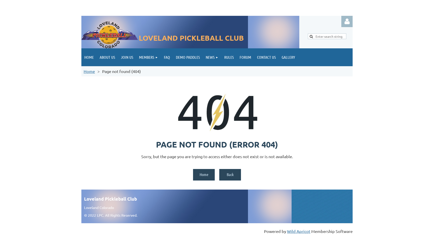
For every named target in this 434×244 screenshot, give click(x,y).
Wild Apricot (298, 231)
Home (89, 71)
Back (230, 174)
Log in (347, 21)
